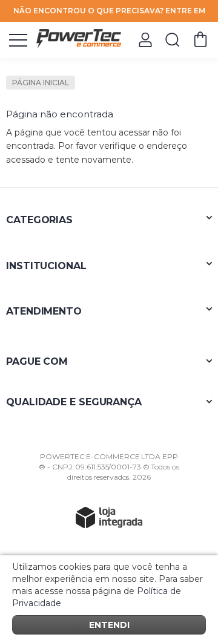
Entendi (109, 624)
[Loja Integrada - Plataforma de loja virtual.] (109, 517)
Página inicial (40, 82)
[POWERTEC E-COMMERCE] (78, 39)
